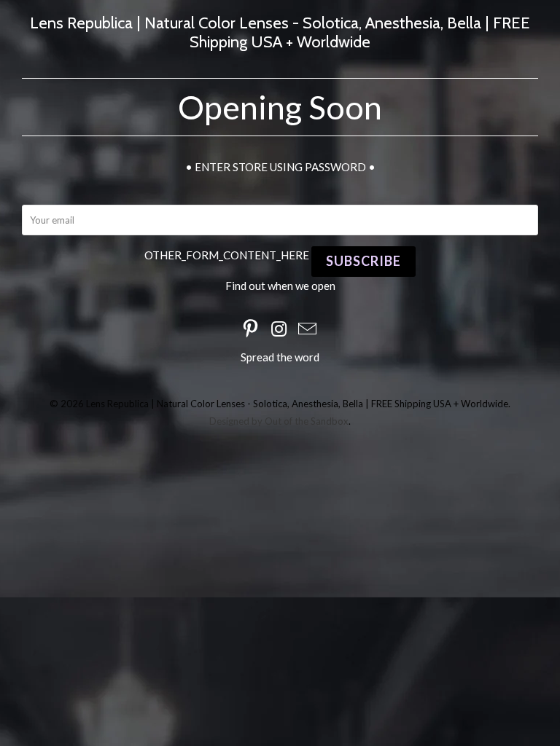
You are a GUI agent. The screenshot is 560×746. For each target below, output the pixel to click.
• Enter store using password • (280, 166)
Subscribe (363, 261)
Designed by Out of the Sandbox (279, 421)
